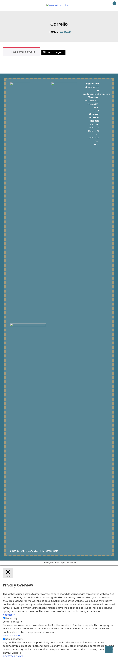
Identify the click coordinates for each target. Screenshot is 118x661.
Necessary (11, 618)
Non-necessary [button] (11, 635)
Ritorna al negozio (53, 52)
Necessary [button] (9, 614)
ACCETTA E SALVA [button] (13, 656)
